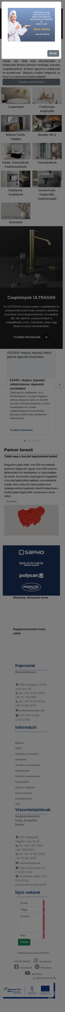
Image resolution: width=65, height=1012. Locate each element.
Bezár (53, 53)
